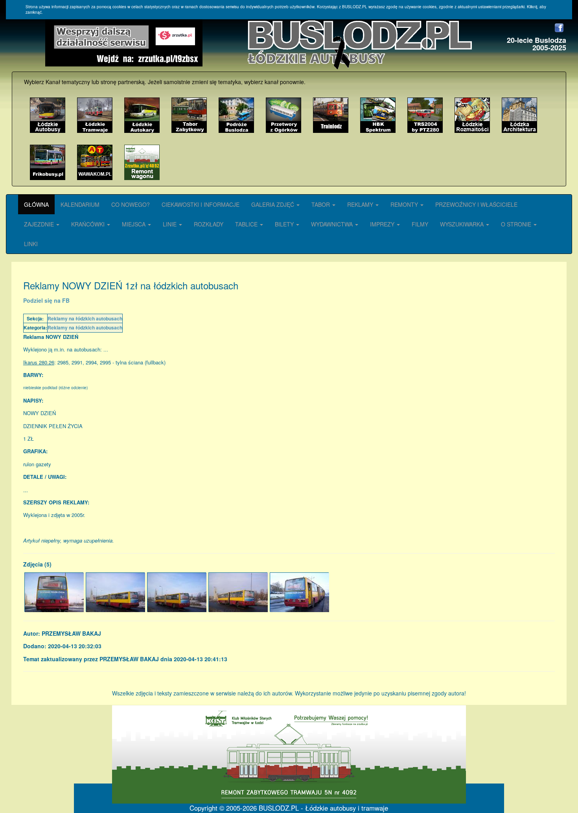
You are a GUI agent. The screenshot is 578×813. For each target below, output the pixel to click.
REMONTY (405, 204)
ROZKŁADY (208, 224)
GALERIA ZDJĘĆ (273, 204)
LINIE (170, 224)
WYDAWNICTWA (332, 224)
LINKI (31, 244)
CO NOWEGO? (130, 204)
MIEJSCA (134, 224)
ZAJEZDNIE (39, 224)
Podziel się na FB (46, 300)
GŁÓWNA (36, 204)
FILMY (420, 224)
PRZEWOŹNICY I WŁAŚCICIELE (476, 204)
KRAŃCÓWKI (88, 224)
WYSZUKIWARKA (462, 224)
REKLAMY (361, 204)
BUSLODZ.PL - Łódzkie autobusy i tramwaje (323, 808)
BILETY (285, 224)
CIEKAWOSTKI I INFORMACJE (200, 204)
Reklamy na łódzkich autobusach (85, 318)
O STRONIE (517, 224)
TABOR (321, 204)
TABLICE (247, 224)
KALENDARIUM (80, 204)
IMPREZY (383, 224)
